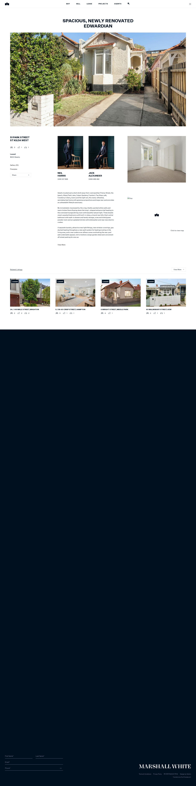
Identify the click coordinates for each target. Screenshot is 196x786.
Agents (117, 4)
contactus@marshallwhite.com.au (17, 777)
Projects (103, 4)
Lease (89, 4)
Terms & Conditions (145, 774)
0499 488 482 (94, 179)
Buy (68, 4)
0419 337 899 (63, 179)
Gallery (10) (14, 165)
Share (14, 175)
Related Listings (16, 269)
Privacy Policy (157, 774)
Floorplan (13, 169)
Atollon (189, 774)
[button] (156, 215)
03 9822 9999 (10, 774)
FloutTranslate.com (186, 777)
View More (61, 245)
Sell (78, 4)
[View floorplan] (182, 123)
